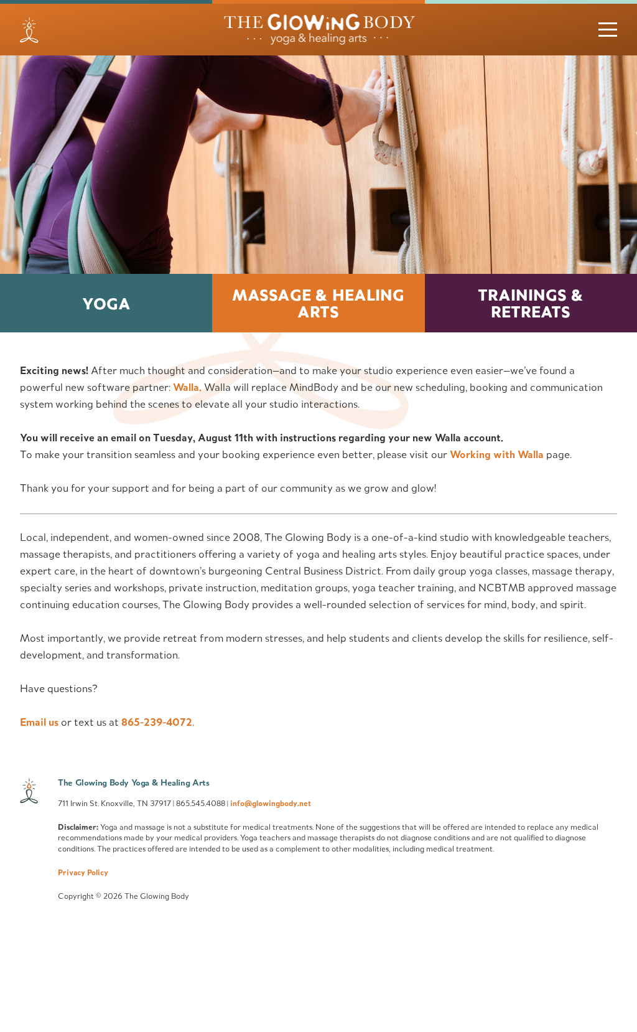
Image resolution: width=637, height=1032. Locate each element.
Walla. (187, 387)
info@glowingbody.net (270, 803)
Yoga (106, 303)
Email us (39, 722)
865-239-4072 (156, 722)
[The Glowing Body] (318, 29)
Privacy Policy (83, 872)
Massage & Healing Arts (318, 303)
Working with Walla (497, 454)
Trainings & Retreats (531, 303)
